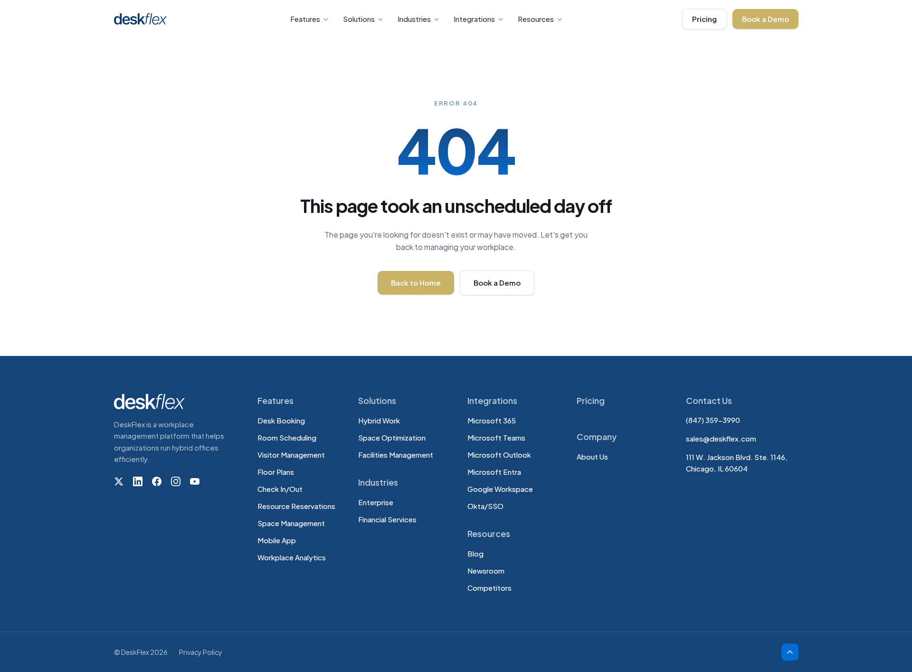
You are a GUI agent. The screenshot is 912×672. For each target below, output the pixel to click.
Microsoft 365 (491, 420)
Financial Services (387, 519)
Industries (414, 18)
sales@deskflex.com (721, 438)
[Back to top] (789, 652)
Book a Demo (765, 18)
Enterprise (375, 502)
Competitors (489, 587)
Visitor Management (291, 454)
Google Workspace (500, 488)
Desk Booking (281, 420)
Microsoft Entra (494, 471)
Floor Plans (275, 471)
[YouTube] (195, 481)
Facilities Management (395, 454)
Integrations (474, 18)
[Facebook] (157, 481)
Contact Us (709, 400)
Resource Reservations (296, 505)
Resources (536, 18)
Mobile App (276, 540)
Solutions (359, 18)
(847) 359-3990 (713, 419)
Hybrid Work (379, 420)
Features (305, 18)
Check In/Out (280, 488)
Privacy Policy (200, 652)
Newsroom (485, 570)
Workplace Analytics (291, 557)
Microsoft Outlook (499, 454)
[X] (119, 481)
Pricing (704, 18)
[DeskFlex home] (143, 19)
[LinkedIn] (137, 481)
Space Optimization (392, 437)
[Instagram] (175, 481)
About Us (592, 456)
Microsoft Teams (496, 437)
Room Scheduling (286, 437)
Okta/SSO (485, 505)
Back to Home (416, 282)
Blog (475, 553)
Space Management (291, 523)
